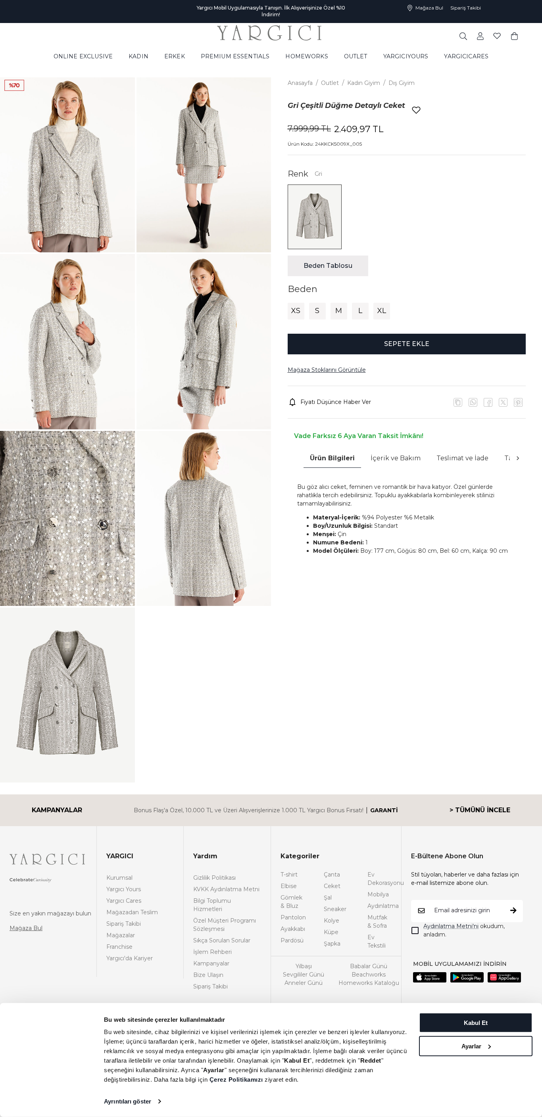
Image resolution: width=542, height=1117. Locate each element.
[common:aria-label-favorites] (480, 29)
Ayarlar (471, 1045)
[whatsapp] (472, 402)
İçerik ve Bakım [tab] (396, 458)
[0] (514, 29)
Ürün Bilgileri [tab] (332, 458)
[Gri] (314, 217)
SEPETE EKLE (406, 344)
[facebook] (488, 402)
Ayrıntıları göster (127, 1101)
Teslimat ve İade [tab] (462, 458)
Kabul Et (476, 1022)
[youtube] (503, 402)
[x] (518, 402)
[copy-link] (458, 402)
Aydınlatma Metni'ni (451, 926)
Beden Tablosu (328, 265)
